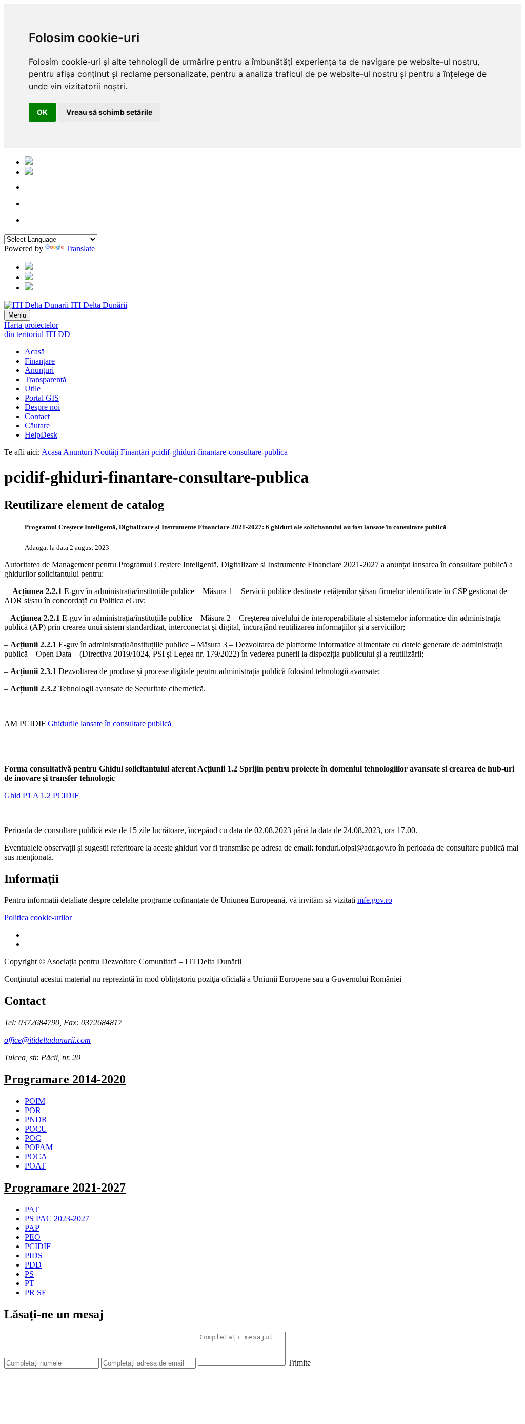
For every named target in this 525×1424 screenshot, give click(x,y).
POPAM (39, 1147)
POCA (36, 1156)
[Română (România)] (29, 161)
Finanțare (40, 361)
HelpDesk (41, 434)
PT (29, 1283)
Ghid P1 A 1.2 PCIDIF (41, 795)
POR (33, 1110)
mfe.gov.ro (374, 900)
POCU (36, 1128)
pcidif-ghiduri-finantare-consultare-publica (219, 452)
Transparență (45, 379)
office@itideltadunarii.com (47, 1040)
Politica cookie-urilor (38, 917)
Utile (33, 388)
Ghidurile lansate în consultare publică (109, 723)
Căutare (37, 425)
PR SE (36, 1292)
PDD (33, 1264)
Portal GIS (42, 397)
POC (33, 1138)
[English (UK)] (29, 172)
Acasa (52, 452)
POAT (35, 1165)
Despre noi (42, 407)
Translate (80, 248)
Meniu (17, 315)
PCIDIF (38, 1246)
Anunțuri (39, 370)
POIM (35, 1101)
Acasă (35, 351)
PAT (32, 1209)
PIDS (34, 1255)
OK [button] (42, 112)
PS (29, 1274)
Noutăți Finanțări (121, 452)
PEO (33, 1237)
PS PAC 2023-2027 (57, 1218)
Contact (37, 416)
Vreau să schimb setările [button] (109, 112)
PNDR (36, 1119)
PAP (32, 1227)
